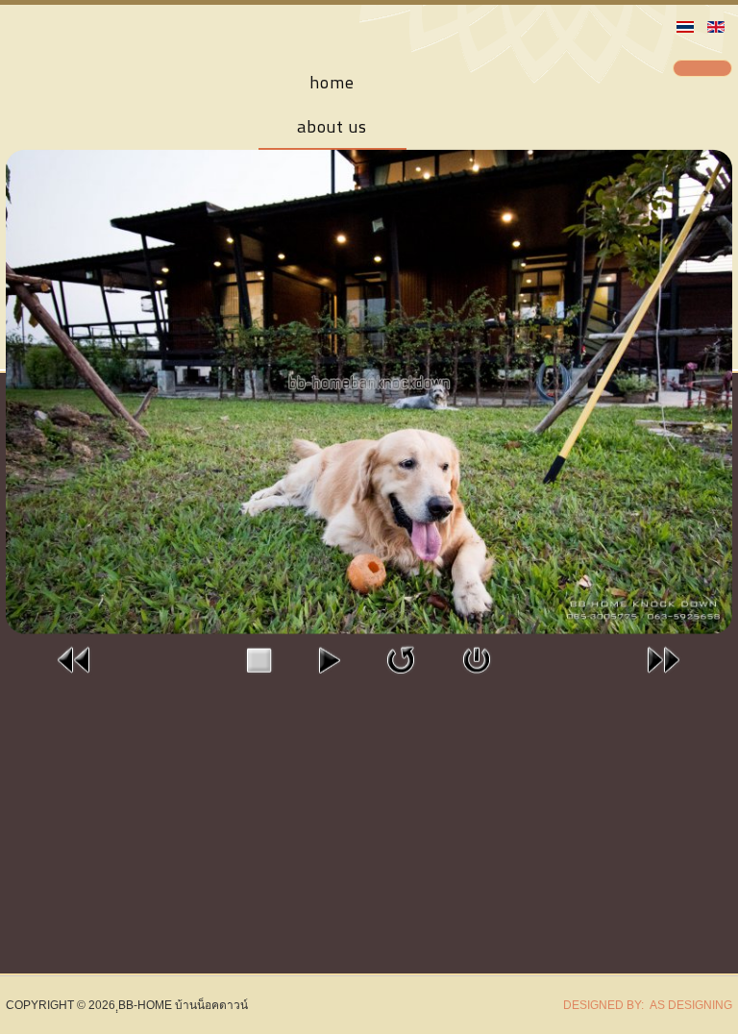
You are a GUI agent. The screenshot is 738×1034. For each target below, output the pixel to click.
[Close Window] (477, 659)
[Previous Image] (75, 659)
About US (332, 126)
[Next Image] (663, 659)
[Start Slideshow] (329, 659)
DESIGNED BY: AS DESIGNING (642, 1005)
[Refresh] (401, 659)
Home (332, 82)
